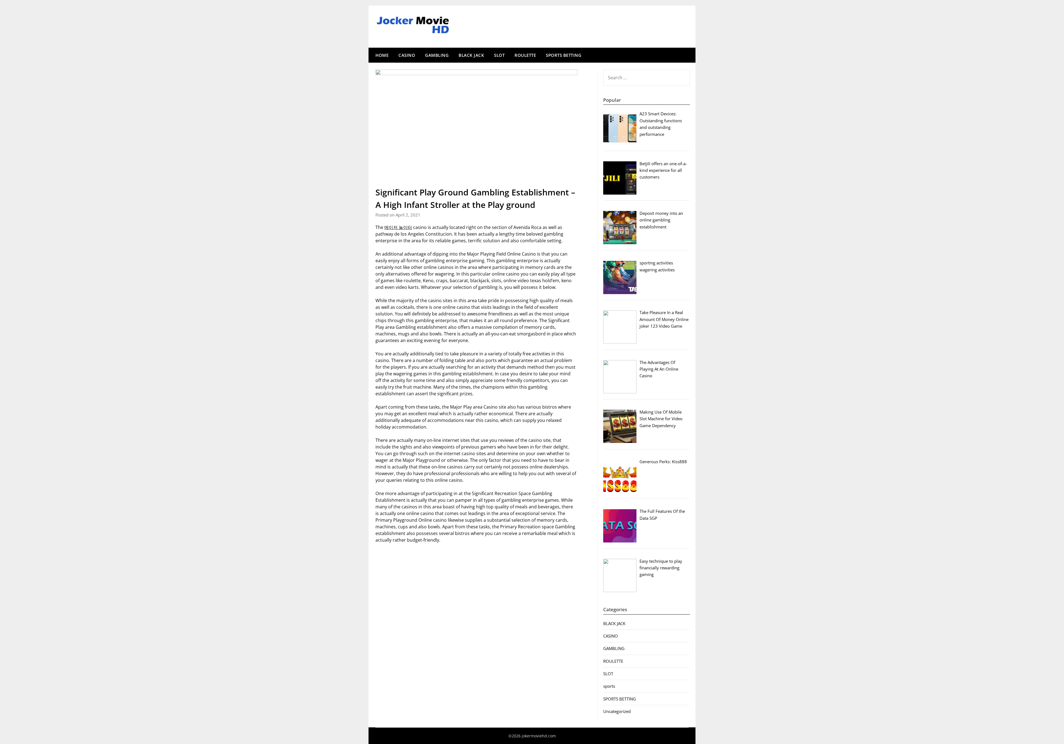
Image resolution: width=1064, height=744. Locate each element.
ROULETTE (525, 55)
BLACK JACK (471, 55)
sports (609, 686)
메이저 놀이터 (398, 227)
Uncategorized (617, 711)
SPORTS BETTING (563, 55)
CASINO (406, 55)
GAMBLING (437, 55)
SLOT (499, 55)
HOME (381, 55)
